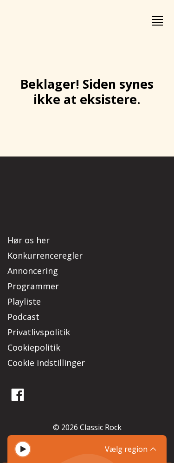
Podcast (23, 316)
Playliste (24, 301)
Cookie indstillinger (46, 362)
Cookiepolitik (33, 347)
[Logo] (33, 21)
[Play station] (22, 449)
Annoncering (32, 270)
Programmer (33, 286)
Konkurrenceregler (45, 255)
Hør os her (28, 240)
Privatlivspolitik (38, 332)
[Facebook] (17, 394)
